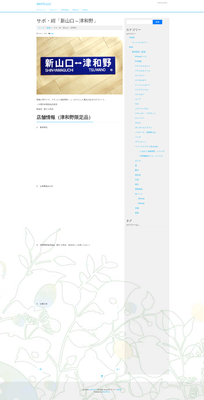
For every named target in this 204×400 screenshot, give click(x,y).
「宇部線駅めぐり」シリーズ (150, 156)
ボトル (138, 161)
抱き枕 (138, 175)
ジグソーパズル (141, 109)
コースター (139, 94)
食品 (137, 213)
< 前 (40, 369)
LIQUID (118, 390)
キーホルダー (140, 80)
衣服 (137, 208)
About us (75, 10)
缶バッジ (139, 194)
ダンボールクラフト (143, 128)
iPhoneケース (141, 57)
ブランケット (140, 142)
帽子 (137, 170)
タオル (138, 123)
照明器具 (139, 189)
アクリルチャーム (142, 71)
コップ (138, 99)
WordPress (106, 392)
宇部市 (132, 38)
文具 (137, 180)
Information (65, 10)
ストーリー (139, 118)
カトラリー (139, 75)
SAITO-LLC (43, 4)
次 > (118, 369)
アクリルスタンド (142, 66)
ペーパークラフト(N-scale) (146, 146)
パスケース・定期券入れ (145, 132)
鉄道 (52, 33)
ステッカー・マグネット (145, 113)
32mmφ (141, 199)
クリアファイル (141, 90)
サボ (137, 104)
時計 (137, 184)
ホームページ (41, 10)
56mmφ (141, 203)
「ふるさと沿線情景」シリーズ (151, 151)
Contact (85, 10)
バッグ (138, 137)
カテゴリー (53, 10)
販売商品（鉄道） (139, 52)
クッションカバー (139, 42)
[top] (102, 376)
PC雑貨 (138, 61)
